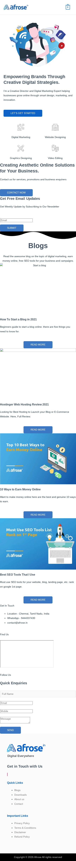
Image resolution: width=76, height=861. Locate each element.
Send (10, 730)
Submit (11, 228)
